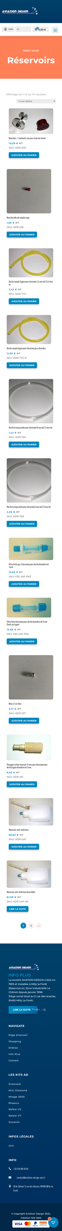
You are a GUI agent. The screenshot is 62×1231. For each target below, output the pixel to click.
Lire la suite (17, 909)
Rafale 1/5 (15, 1109)
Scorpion (14, 1122)
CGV (11, 1145)
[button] (19, 111)
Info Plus (14, 1054)
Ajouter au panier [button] (24, 155)
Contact (14, 1060)
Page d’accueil (18, 1035)
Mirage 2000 (17, 1096)
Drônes (13, 1047)
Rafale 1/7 (15, 1115)
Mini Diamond (18, 1090)
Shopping (15, 1041)
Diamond (15, 1084)
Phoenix (14, 1103)
